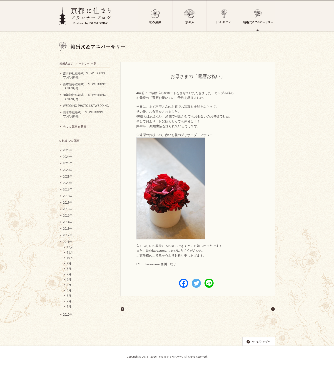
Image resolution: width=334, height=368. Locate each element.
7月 (69, 274)
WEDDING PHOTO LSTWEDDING (86, 105)
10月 (70, 258)
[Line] (209, 283)
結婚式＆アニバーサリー (258, 15)
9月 (69, 263)
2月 (69, 301)
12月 (70, 247)
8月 (69, 269)
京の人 (189, 15)
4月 (69, 290)
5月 (69, 285)
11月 (70, 252)
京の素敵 (155, 15)
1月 (69, 306)
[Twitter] (196, 283)
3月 (69, 295)
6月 (69, 279)
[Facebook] (183, 283)
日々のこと (224, 15)
